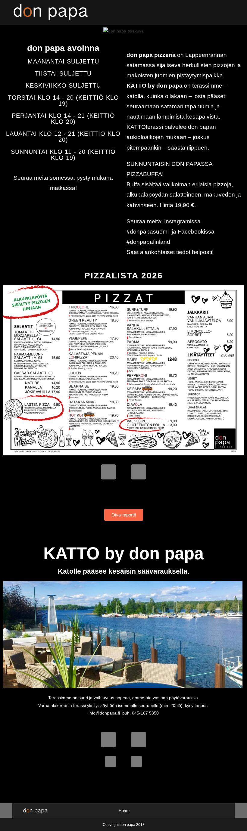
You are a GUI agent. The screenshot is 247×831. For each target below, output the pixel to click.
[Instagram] (138, 471)
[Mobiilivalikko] (233, 12)
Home (124, 810)
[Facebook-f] (108, 471)
